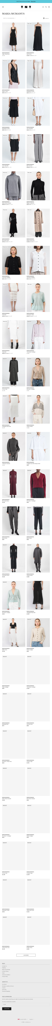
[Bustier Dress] (38, 930)
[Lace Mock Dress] (13, 558)
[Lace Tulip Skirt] (38, 111)
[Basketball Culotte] (13, 111)
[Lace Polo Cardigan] (13, 260)
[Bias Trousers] (38, 148)
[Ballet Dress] (13, 632)
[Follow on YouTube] (10, 1014)
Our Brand (4, 984)
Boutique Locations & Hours (8, 986)
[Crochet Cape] (38, 856)
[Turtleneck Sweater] (13, 446)
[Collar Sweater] (38, 409)
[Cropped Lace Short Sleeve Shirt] (38, 446)
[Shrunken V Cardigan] (38, 483)
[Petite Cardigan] (38, 632)
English (31, 1019)
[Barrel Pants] (13, 520)
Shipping (4, 967)
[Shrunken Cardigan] (38, 372)
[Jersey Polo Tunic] (38, 893)
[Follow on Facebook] (3, 1014)
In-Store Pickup (5, 971)
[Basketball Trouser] (38, 74)
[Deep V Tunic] (13, 74)
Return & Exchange (6, 969)
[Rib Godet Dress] (13, 223)
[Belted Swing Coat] (38, 223)
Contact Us (4, 966)
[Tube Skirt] (13, 334)
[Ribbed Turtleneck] (38, 185)
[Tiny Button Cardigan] (38, 334)
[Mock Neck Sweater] (38, 781)
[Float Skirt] (13, 297)
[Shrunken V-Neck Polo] (13, 744)
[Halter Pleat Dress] (13, 36)
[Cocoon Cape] (38, 744)
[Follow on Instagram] (6, 1014)
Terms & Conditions (6, 974)
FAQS (3, 973)
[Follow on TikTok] (13, 1014)
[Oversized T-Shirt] (38, 297)
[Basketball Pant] (13, 707)
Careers (3, 987)
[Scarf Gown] (38, 36)
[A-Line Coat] (13, 372)
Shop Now (33, 1)
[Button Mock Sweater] (13, 185)
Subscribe (6, 1008)
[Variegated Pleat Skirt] (13, 409)
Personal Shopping (6, 991)
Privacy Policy (5, 976)
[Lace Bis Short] (38, 707)
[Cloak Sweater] (38, 558)
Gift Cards (4, 989)
